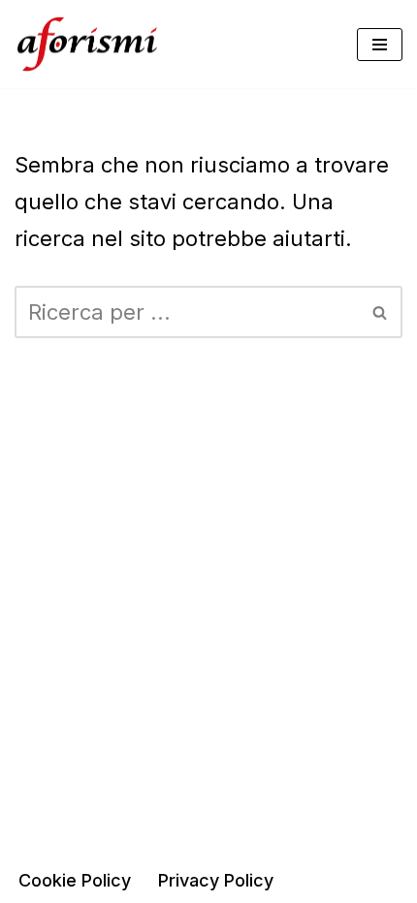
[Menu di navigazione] (379, 44)
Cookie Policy (74, 880)
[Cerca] (380, 312)
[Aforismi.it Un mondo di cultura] (87, 44)
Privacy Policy (215, 880)
